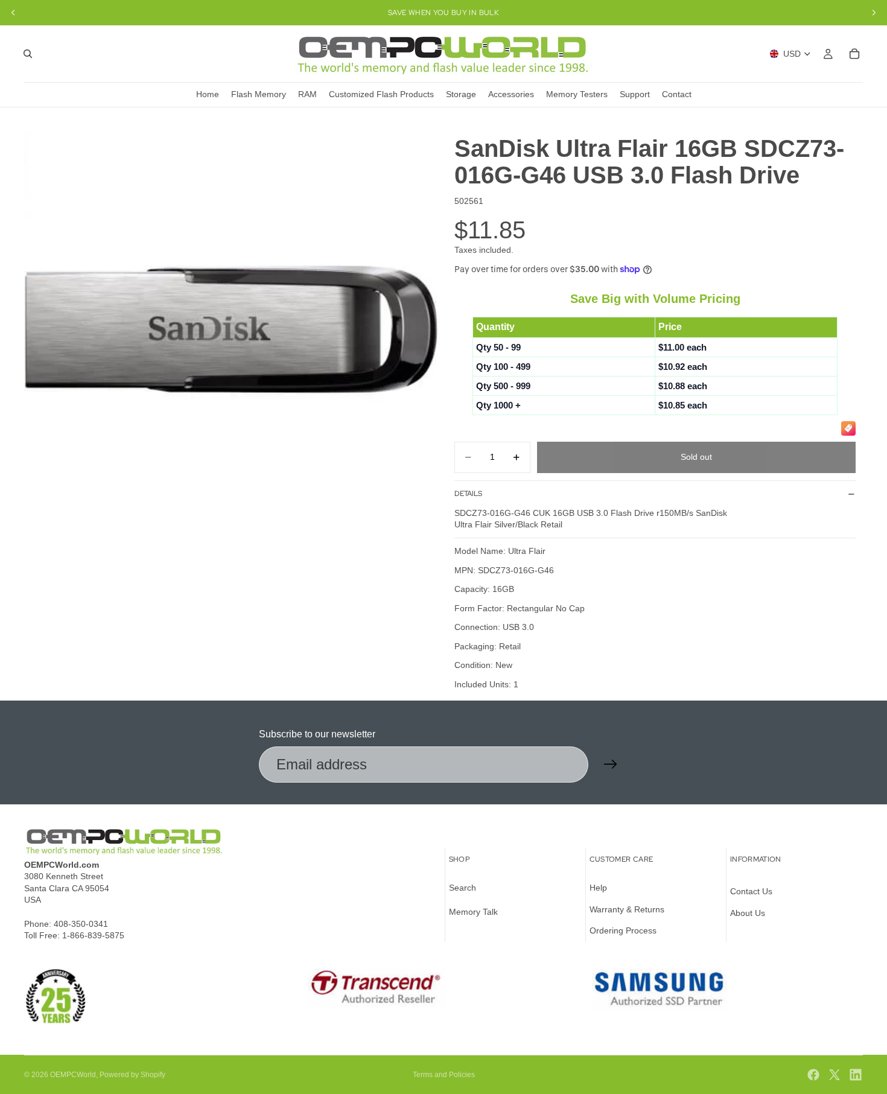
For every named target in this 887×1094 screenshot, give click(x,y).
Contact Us (751, 891)
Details (468, 493)
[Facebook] (813, 1074)
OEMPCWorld (73, 1074)
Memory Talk (473, 912)
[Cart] (854, 53)
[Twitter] (834, 1074)
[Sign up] (610, 764)
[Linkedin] (855, 1074)
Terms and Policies (444, 1074)
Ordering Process (623, 930)
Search (462, 887)
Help (598, 887)
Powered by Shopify (132, 1074)
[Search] (27, 53)
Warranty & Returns (627, 909)
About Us (747, 913)
